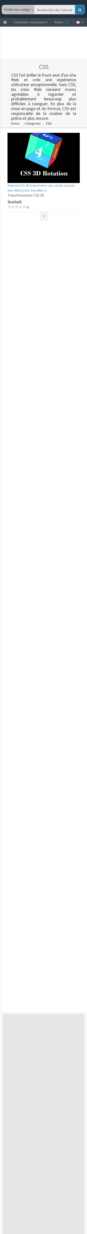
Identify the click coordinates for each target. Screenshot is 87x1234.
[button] (5, 22)
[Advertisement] (40, 43)
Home (15, 123)
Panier (59, 22)
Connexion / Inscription (29, 22)
